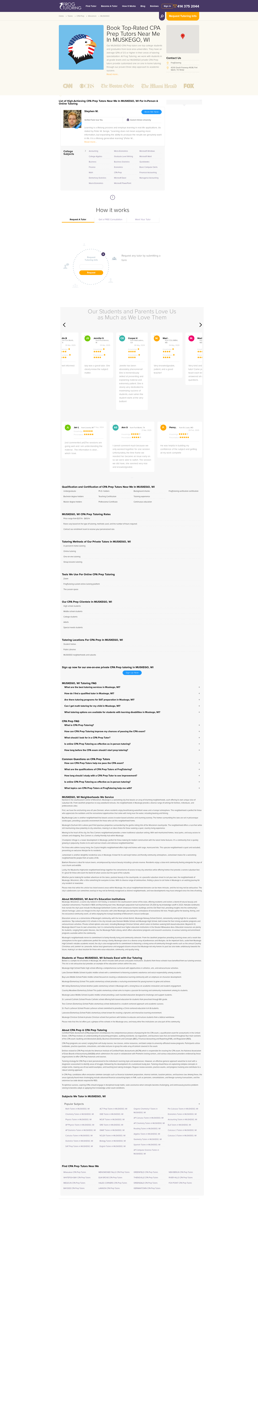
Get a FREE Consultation (110, 219)
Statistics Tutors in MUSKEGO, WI (79, 1141)
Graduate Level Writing (123, 157)
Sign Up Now (132, 673)
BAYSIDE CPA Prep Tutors (74, 1188)
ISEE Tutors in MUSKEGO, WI (111, 1114)
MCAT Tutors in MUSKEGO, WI (112, 1120)
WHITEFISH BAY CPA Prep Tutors (76, 1178)
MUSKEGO (104, 16)
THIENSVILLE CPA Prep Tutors (146, 1178)
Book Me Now (152, 112)
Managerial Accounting (148, 178)
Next (200, 325)
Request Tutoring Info (183, 16)
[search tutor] (162, 16)
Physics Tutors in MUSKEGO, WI (78, 1120)
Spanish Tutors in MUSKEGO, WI (147, 1145)
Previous (64, 325)
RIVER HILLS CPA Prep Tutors (181, 1178)
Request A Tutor (78, 219)
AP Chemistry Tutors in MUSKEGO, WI (149, 1123)
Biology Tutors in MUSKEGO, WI (113, 1141)
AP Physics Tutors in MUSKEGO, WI (79, 1125)
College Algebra (95, 157)
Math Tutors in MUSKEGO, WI (77, 1109)
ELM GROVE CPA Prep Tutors (110, 1178)
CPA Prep (80, 16)
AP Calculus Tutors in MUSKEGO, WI (148, 1118)
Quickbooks (144, 162)
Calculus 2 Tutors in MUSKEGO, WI (182, 1130)
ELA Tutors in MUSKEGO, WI (179, 1125)
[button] (183, 36)
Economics (118, 167)
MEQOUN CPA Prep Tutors (74, 1183)
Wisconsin (92, 16)
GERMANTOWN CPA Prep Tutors (147, 1188)
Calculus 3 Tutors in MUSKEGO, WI (182, 1136)
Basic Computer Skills (148, 167)
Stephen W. (91, 111)
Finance (92, 167)
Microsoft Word (145, 157)
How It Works (129, 6)
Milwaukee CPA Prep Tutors (74, 1172)
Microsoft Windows (147, 151)
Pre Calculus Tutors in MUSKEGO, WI (183, 1109)
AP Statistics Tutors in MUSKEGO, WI (80, 1130)
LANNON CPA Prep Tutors (109, 1188)
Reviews (154, 6)
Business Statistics (122, 162)
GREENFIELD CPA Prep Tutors (146, 1172)
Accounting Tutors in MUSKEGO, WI (182, 1120)
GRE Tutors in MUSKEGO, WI (111, 1125)
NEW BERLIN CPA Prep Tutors (181, 1172)
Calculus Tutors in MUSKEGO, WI (79, 1136)
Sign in (167, 6)
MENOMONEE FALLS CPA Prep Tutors (114, 1172)
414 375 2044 (188, 6)
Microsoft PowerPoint (122, 183)
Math (91, 173)
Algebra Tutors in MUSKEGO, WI (147, 1134)
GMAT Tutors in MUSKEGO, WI (112, 1130)
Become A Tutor (109, 6)
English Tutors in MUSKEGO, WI (113, 1146)
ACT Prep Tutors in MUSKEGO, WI (113, 1109)
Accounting (93, 151)
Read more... (113, 74)
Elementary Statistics (97, 178)
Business (92, 162)
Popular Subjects (74, 1104)
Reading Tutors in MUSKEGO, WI (147, 1129)
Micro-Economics (121, 151)
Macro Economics (96, 183)
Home (61, 16)
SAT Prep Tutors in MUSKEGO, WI (79, 1146)
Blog (142, 6)
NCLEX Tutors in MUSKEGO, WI (112, 1136)
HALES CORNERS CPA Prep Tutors (113, 1183)
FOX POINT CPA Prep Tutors (180, 1183)
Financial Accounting (148, 173)
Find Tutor (91, 6)
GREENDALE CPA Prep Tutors (146, 1183)
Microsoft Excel (120, 178)
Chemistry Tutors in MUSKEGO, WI (79, 1114)
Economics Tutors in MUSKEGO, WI (182, 1114)
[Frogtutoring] (69, 6)
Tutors (70, 16)
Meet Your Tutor (143, 219)
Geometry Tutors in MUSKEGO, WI (148, 1139)
